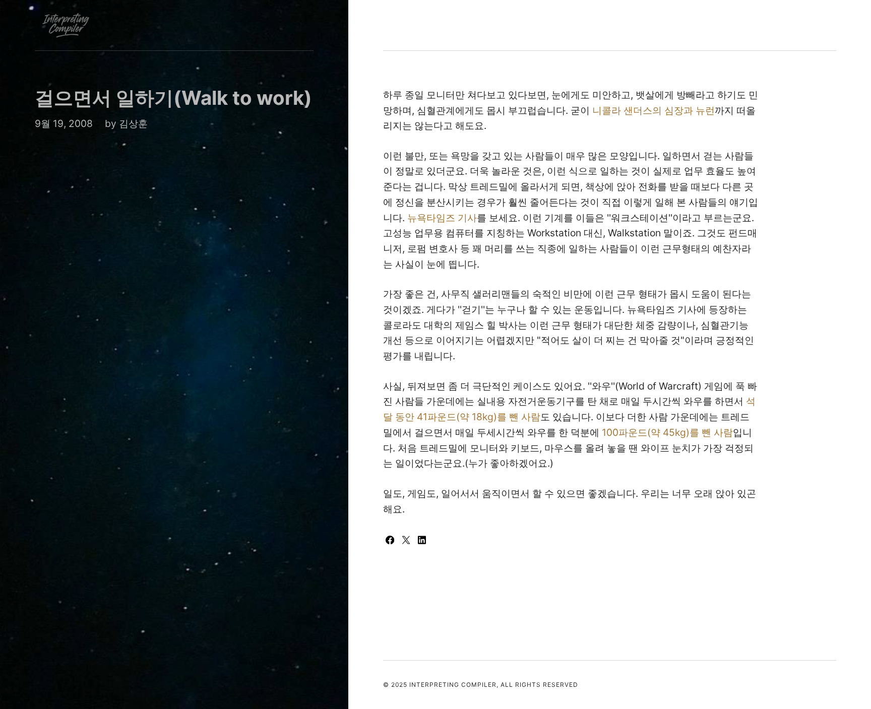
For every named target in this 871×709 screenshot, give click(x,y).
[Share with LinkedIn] (422, 541)
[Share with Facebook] (391, 541)
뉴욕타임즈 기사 (442, 218)
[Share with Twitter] (407, 541)
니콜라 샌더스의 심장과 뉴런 (653, 110)
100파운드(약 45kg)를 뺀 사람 (667, 432)
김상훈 (133, 123)
